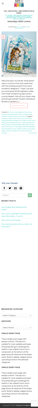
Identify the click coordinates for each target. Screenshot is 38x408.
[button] (3, 3)
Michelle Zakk (20, 124)
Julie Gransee (10, 122)
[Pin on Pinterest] (21, 188)
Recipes (10, 16)
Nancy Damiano (7, 126)
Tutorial (22, 131)
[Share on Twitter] (9, 188)
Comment (32, 133)
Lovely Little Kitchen (27, 122)
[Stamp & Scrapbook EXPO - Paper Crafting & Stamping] (19, 3)
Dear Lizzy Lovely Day (24, 118)
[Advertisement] (19, 157)
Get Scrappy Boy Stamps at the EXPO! (14, 208)
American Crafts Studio (9, 118)
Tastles (24, 129)
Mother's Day (29, 124)
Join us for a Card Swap (11, 220)
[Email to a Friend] (15, 188)
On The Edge (17, 126)
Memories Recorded (8, 124)
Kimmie (17, 122)
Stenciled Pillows (7, 129)
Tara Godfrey (17, 129)
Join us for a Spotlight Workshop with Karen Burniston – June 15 (17, 215)
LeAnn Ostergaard (22, 27)
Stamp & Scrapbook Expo (10, 116)
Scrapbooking (11, 17)
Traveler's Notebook (12, 131)
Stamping (21, 19)
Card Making (17, 15)
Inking (3, 122)
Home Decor (27, 15)
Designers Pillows (7, 120)
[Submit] (30, 195)
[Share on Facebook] (4, 188)
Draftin (24, 120)
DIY (20, 120)
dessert (16, 120)
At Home (8, 15)
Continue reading (19, 105)
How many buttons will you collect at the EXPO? (17, 225)
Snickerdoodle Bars (28, 126)
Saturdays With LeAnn (22, 16)
